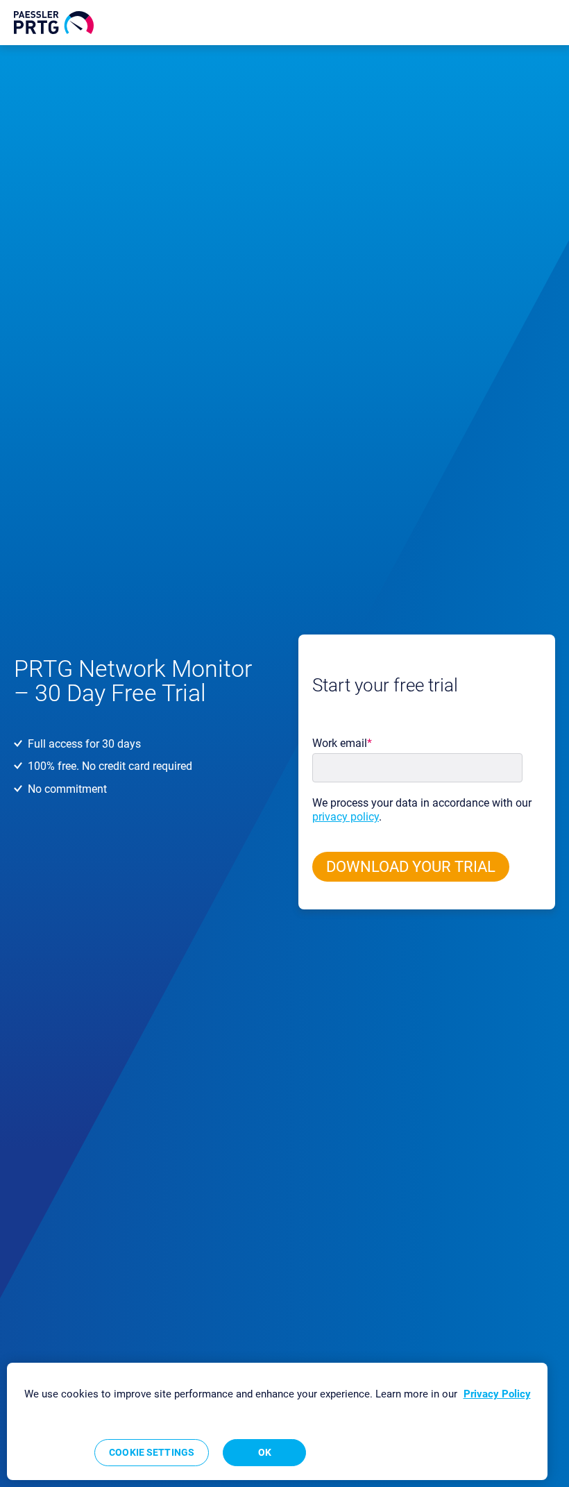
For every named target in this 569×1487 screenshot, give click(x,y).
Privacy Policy (497, 1394)
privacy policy (345, 816)
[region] (277, 1421)
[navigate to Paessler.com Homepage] (54, 22)
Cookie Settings (151, 1452)
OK (264, 1452)
